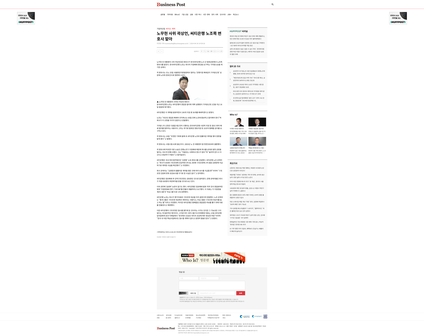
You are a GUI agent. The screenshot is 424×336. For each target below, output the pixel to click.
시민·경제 (206, 14)
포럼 (160, 318)
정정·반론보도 (226, 315)
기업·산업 (185, 14)
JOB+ (229, 14)
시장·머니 (198, 14)
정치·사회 (214, 14)
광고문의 (169, 318)
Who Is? (177, 14)
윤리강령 (170, 315)
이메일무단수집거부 (213, 318)
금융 (191, 14)
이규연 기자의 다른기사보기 (166, 237)
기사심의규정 (179, 315)
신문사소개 (161, 315)
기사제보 (200, 318)
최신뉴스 (236, 14)
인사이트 (223, 14)
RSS (224, 318)
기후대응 (170, 14)
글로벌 (163, 14)
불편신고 (179, 318)
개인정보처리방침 (215, 315)
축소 (161, 51)
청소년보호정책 (202, 315)
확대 (158, 51)
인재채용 (189, 318)
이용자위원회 (190, 315)
